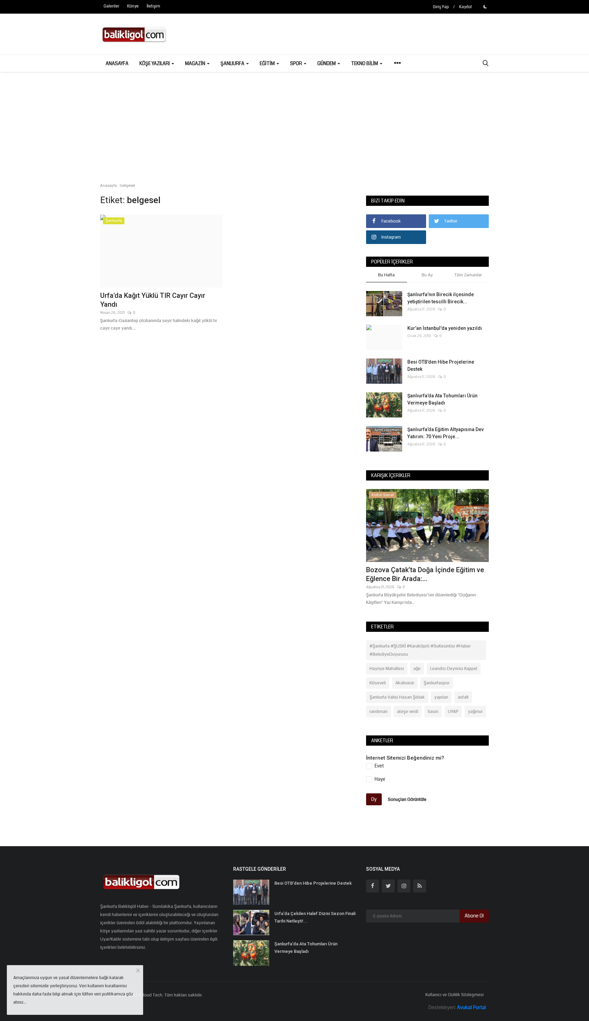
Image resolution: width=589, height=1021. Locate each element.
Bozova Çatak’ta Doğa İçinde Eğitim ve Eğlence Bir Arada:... (425, 574)
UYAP (453, 711)
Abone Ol (474, 915)
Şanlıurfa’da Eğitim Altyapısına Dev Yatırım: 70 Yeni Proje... (445, 433)
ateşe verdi (407, 711)
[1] (485, 6)
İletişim (153, 6)
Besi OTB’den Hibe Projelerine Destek (440, 365)
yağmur (475, 711)
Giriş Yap (441, 7)
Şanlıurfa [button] (233, 63)
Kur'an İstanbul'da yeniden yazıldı (444, 328)
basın (433, 711)
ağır (417, 669)
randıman (378, 711)
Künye (133, 6)
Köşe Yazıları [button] (155, 63)
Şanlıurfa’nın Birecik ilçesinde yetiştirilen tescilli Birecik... (440, 298)
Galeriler (111, 6)
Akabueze (404, 683)
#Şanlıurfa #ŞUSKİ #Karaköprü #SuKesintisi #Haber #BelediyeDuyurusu (420, 650)
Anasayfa (117, 63)
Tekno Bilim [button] (365, 63)
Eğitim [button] (268, 63)
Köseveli (377, 683)
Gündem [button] (327, 63)
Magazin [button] (195, 63)
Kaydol (465, 7)
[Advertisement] (294, 123)
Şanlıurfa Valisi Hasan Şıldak (397, 697)
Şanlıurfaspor (437, 683)
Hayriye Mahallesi (386, 669)
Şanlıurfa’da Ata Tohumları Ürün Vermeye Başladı (442, 399)
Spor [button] (296, 63)
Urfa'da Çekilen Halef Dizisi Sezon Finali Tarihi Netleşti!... (315, 917)
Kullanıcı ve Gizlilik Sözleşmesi (454, 995)
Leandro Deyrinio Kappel (453, 669)
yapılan (441, 697)
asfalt (463, 697)
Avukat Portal (471, 1007)
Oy (374, 799)
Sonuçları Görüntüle (407, 799)
